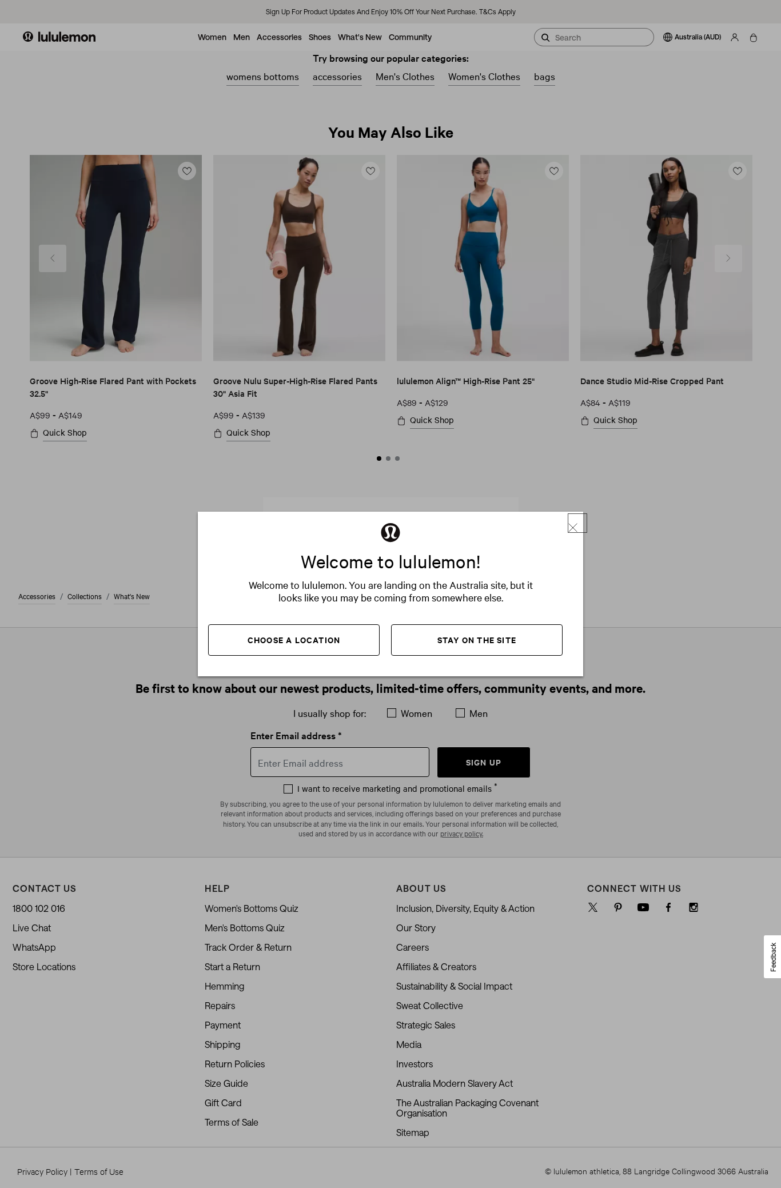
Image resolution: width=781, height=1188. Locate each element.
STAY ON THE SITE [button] (476, 639)
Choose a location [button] (294, 639)
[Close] (577, 523)
